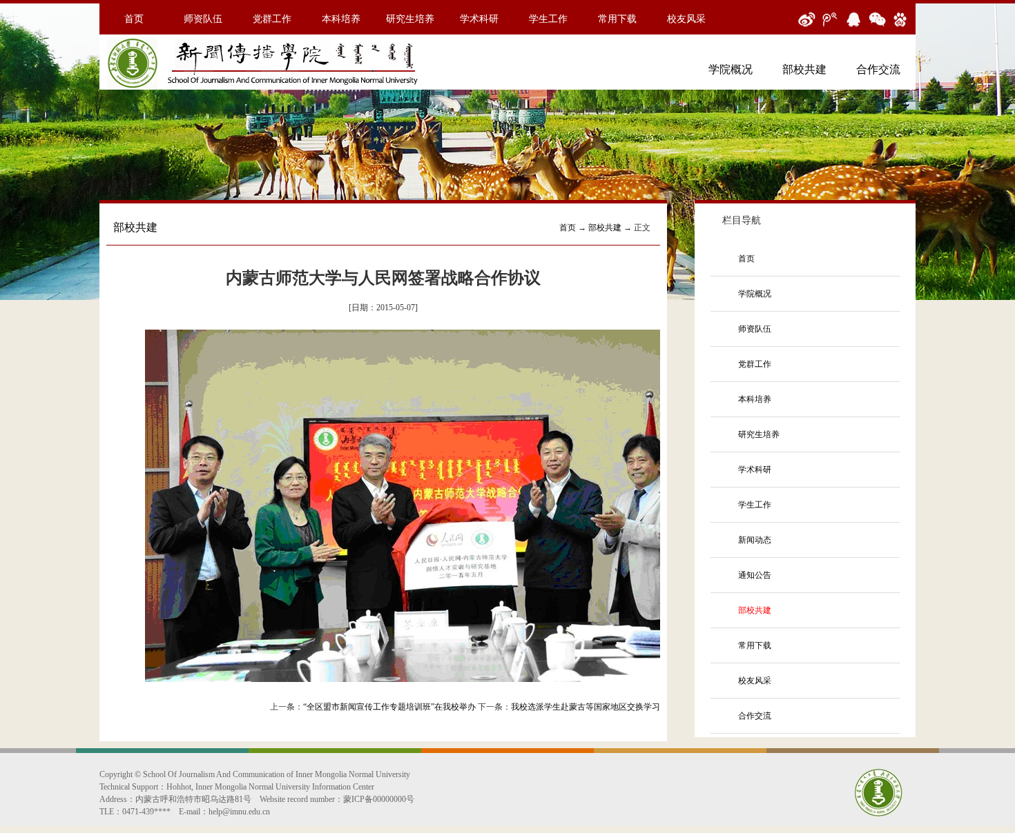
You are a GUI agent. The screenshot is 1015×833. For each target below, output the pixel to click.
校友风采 (686, 19)
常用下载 (617, 19)
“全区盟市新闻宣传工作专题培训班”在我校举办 (389, 707)
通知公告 (754, 575)
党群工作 (272, 19)
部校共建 (804, 69)
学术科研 (479, 19)
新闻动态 (754, 540)
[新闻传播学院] (267, 89)
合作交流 (878, 69)
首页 (134, 19)
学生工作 (548, 19)
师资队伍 (203, 19)
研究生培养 (410, 19)
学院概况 (730, 69)
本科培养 (341, 19)
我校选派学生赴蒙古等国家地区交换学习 (585, 707)
